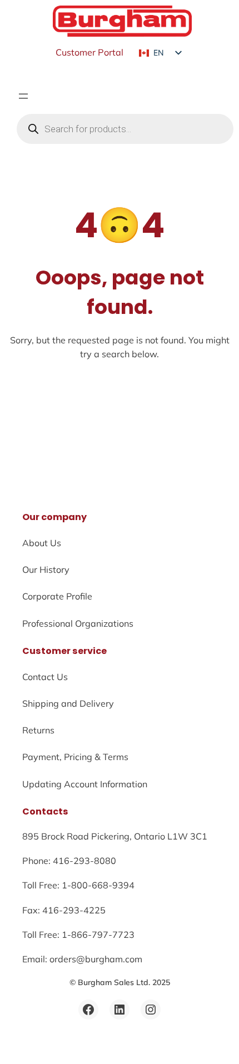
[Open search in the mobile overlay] (125, 128)
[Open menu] (23, 96)
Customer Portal (89, 52)
